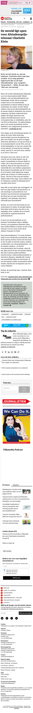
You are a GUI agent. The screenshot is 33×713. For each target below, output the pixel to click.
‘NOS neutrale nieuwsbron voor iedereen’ (15, 368)
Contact (6, 602)
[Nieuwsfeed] (2, 618)
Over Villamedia (9, 590)
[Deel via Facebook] (5, 352)
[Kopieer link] (18, 352)
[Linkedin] (16, 618)
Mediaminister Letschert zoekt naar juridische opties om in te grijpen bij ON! (12, 491)
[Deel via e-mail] (15, 352)
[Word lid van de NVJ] (17, 10)
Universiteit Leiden (16, 314)
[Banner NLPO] (16, 3)
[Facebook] (11, 618)
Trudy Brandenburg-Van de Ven (9, 668)
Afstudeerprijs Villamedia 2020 (11, 319)
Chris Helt (3, 661)
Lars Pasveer (4, 665)
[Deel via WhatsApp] (12, 352)
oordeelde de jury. (15, 129)
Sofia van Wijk (5, 674)
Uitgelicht (16, 485)
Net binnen (6, 485)
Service (6, 588)
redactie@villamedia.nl (7, 656)
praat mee (20, 26)
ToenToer (27, 314)
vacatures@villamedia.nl (8, 683)
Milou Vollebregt (5, 663)
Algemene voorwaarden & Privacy (16, 707)
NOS (3, 317)
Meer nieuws (7, 551)
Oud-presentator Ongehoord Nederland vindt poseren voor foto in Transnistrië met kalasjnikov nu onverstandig (16, 499)
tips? (8, 659)
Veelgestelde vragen (11, 600)
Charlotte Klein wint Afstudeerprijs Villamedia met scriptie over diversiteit (16, 278)
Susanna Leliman (5, 630)
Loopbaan (26, 22)
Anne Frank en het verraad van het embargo (16, 374)
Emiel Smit (4, 677)
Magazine (6, 595)
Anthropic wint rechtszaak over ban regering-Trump (10, 522)
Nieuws (3, 22)
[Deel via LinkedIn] (8, 352)
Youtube (6, 305)
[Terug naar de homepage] (6, 18)
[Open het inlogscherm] (31, 18)
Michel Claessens (5, 670)
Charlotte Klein (11, 317)
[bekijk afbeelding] (16, 57)
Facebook (14, 303)
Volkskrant (5, 314)
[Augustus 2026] (16, 401)
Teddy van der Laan (6, 679)
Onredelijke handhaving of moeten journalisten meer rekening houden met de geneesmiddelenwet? (10, 507)
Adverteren (7, 593)
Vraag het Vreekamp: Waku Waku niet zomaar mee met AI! (12, 515)
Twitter (21, 303)
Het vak (19, 22)
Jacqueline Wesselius (8, 24)
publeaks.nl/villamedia (8, 347)
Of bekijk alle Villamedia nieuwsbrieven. (12, 609)
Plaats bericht (24, 389)
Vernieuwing (11, 22)
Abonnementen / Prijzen (12, 597)
